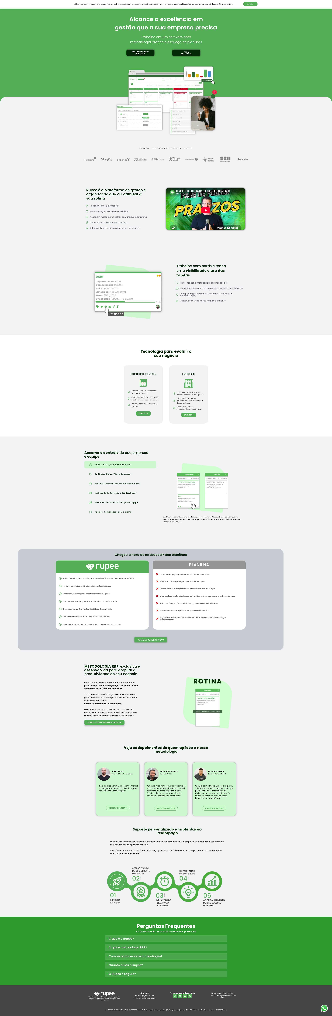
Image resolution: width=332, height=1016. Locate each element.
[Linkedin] (180, 996)
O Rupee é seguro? (122, 974)
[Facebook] (190, 996)
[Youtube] (185, 996)
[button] (140, 53)
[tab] (120, 464)
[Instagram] (175, 996)
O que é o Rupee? (121, 939)
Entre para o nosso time (222, 993)
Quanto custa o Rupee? (126, 965)
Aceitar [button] (250, 4)
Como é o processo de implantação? (135, 956)
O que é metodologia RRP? (128, 947)
